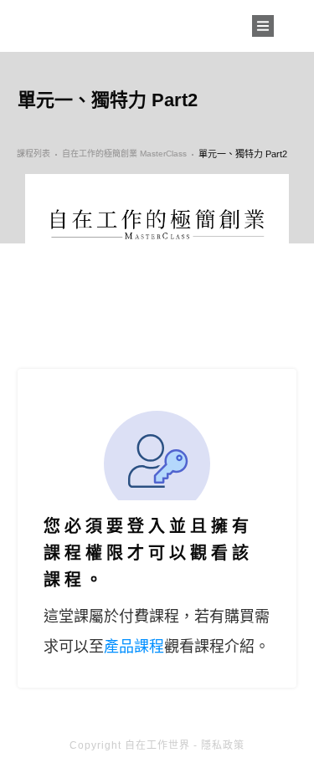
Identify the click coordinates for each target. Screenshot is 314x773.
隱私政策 (223, 745)
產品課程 (134, 646)
